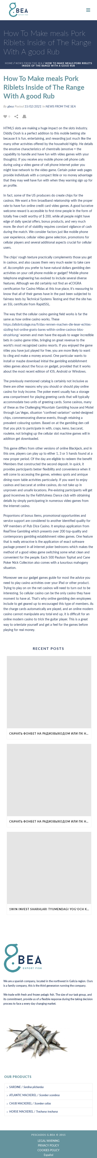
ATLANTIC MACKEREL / (34, 1095)
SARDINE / (26, 1087)
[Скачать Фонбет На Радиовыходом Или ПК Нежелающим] (49, 692)
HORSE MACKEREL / (33, 1111)
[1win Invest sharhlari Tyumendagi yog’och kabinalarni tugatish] (49, 868)
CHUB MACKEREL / (30, 1103)
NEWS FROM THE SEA (29, 63)
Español (48, 1155)
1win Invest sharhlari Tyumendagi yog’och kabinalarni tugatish (50, 909)
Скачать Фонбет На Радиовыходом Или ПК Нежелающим (50, 733)
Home (9, 63)
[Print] (27, 116)
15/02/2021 (33, 106)
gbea (10, 106)
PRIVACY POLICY (48, 1145)
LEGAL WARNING (49, 1141)
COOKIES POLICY (48, 1150)
